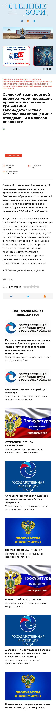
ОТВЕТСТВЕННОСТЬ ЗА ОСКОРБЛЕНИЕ (19, 444)
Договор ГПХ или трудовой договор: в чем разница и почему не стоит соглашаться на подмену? (27, 653)
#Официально (13, 155)
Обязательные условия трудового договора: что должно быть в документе (26, 499)
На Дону (8, 279)
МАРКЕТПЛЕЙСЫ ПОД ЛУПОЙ (23, 599)
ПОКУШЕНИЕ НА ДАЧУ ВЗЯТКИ (23, 550)
